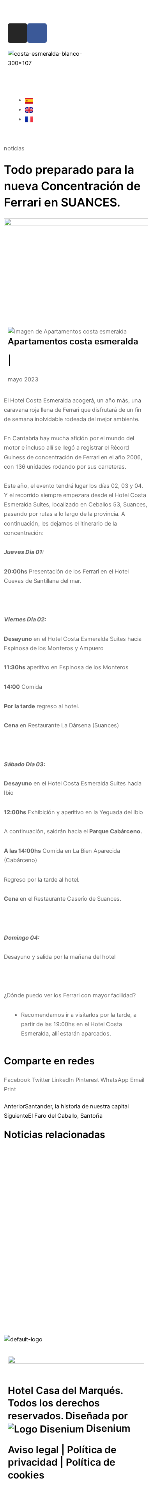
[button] (76, 77)
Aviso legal (33, 1449)
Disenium (107, 1428)
